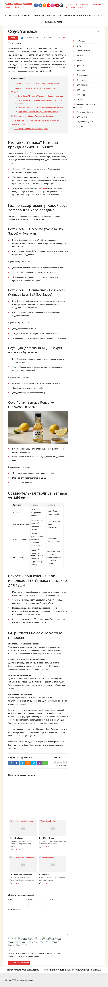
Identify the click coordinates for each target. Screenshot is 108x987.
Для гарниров (82, 75)
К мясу (79, 99)
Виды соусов (70, 7)
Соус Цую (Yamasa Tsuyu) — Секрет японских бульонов (40, 107)
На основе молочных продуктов (84, 105)
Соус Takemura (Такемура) (20, 874)
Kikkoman (42, 188)
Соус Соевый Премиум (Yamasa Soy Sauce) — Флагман (40, 96)
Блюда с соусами (54, 22)
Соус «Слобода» (16, 838)
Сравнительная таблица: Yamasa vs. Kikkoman (33, 116)
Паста (79, 15)
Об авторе (97, 4)
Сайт (51, 900)
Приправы (27, 15)
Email (31, 900)
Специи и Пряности (42, 15)
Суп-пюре (58, 15)
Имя (10, 900)
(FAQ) (80, 7)
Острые (79, 55)
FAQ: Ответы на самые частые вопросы (31, 129)
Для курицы (81, 80)
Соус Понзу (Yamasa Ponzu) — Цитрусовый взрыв (38, 112)
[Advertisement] (38, 799)
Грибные (80, 65)
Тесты (97, 15)
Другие (79, 126)
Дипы (79, 46)
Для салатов (81, 117)
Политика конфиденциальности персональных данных (72, 970)
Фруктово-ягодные (84, 122)
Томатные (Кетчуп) (84, 112)
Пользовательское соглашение (23, 970)
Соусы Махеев (45, 874)
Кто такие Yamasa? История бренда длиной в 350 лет (37, 83)
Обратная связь (71, 4)
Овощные (80, 60)
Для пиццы (81, 95)
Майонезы (81, 41)
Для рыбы (81, 90)
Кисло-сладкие (83, 51)
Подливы (87, 15)
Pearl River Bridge (46, 838)
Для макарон (82, 85)
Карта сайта (84, 4)
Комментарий (14, 910)
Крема (8, 15)
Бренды (16, 15)
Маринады (69, 15)
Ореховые (80, 70)
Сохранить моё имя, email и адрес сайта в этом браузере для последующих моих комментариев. (34, 955)
